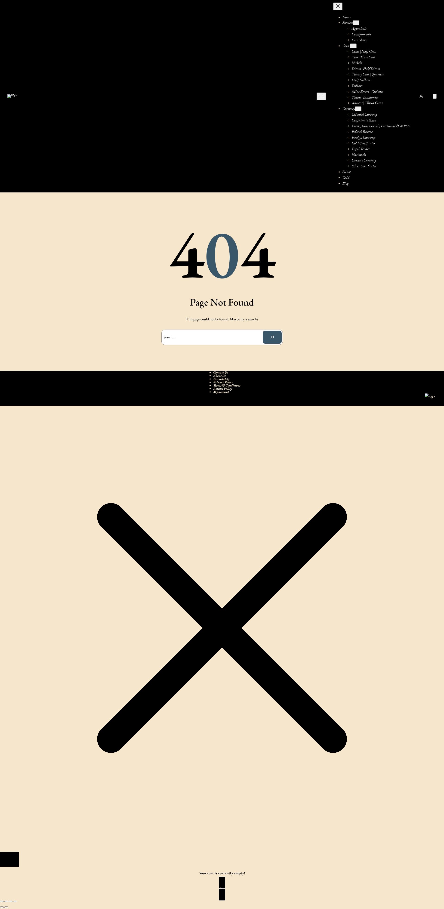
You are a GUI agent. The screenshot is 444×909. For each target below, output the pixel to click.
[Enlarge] (428, 399)
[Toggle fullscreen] (6, 901)
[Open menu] (321, 96)
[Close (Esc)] (15, 901)
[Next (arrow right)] (6, 907)
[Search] (272, 337)
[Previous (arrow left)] (2, 907)
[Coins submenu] (353, 45)
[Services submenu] (356, 22)
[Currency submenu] (358, 108)
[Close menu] (337, 6)
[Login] (421, 96)
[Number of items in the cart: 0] (435, 96)
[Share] (10, 901)
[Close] (9, 859)
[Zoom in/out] (2, 901)
